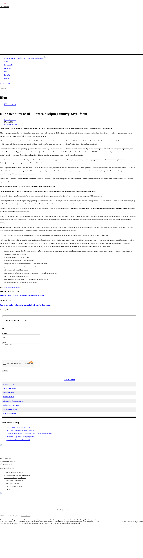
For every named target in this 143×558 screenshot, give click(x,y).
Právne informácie (25, 516)
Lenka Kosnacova (10, 120)
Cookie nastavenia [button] (128, 522)
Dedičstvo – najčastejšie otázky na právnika (20, 436)
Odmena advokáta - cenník (9, 490)
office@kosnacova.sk (6, 464)
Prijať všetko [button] (139, 522)
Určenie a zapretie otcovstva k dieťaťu (19, 427)
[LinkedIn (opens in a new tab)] (5, 15)
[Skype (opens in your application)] (5, 18)
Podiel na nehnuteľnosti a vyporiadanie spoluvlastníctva (25, 305)
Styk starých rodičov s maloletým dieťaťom (20, 430)
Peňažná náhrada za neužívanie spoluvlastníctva (22, 295)
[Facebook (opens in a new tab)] (5, 11)
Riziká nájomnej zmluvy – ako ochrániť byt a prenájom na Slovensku (29, 433)
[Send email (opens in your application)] (5, 21)
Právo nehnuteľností (10, 105)
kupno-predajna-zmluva (12, 287)
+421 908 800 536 (5, 458)
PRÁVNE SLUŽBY (69, 380)
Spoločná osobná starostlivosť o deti (18, 440)
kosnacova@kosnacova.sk (7, 461)
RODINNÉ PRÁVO (8, 384)
